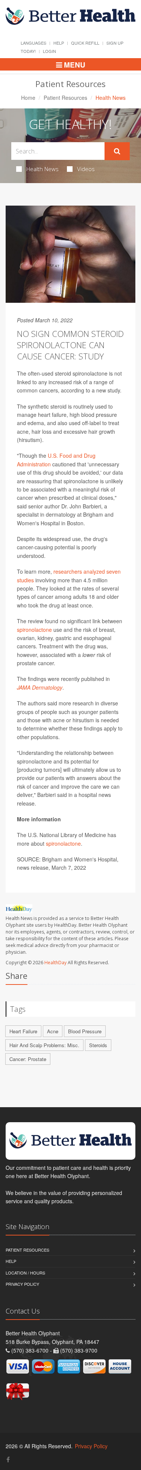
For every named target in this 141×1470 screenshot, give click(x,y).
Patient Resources (65, 97)
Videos (86, 169)
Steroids (98, 1045)
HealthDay (55, 962)
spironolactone (34, 629)
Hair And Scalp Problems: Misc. (44, 1045)
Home (28, 97)
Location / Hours (25, 1273)
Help (58, 43)
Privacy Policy (22, 1284)
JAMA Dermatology (39, 687)
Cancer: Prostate (27, 1059)
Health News (42, 169)
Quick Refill (85, 43)
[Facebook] (8, 1459)
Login (49, 51)
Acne (52, 1031)
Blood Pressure (85, 1031)
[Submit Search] (117, 151)
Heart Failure (23, 1031)
